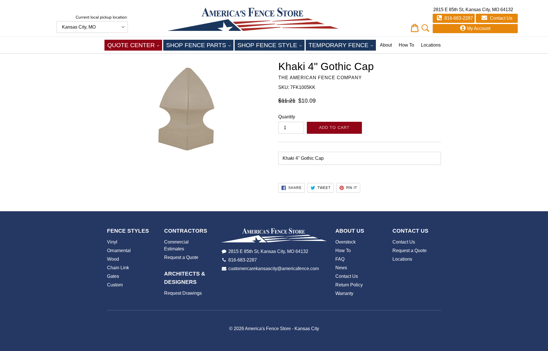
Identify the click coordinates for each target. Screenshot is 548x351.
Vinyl (112, 242)
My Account (478, 28)
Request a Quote (181, 257)
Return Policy (349, 284)
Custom (115, 284)
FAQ (339, 259)
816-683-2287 (458, 18)
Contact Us (500, 18)
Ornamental (119, 250)
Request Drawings (183, 293)
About (386, 45)
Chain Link (118, 267)
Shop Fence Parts (199, 44)
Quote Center (134, 44)
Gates (113, 276)
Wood (113, 259)
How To (406, 45)
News (341, 267)
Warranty (344, 293)
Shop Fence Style (271, 44)
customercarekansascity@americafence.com (273, 268)
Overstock (345, 242)
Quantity (286, 116)
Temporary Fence (342, 44)
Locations (431, 45)
